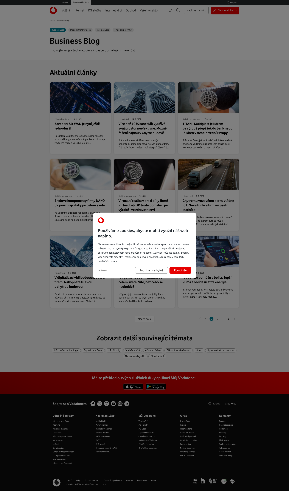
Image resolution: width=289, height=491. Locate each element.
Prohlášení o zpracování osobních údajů (144, 256)
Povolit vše (180, 270)
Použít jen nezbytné (151, 270)
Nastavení (102, 270)
